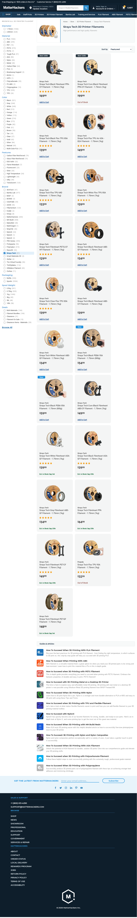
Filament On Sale (15, 319)
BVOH (10, 75)
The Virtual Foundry (16, 262)
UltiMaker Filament (16, 268)
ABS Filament (117, 15)
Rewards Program (21, 866)
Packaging (7, 275)
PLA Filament (103, 15)
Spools (12, 281)
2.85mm (12, 32)
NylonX (11, 238)
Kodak (10, 211)
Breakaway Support (15, 72)
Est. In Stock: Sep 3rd (47, 474)
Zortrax (11, 271)
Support (15, 835)
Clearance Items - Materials (19, 322)
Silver (11, 142)
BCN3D (11, 199)
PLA (11, 39)
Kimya (10, 214)
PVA (10, 69)
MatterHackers (15, 217)
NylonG (11, 232)
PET (10, 45)
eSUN (11, 205)
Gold (10, 139)
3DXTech (12, 190)
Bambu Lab (70, 15)
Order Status (18, 859)
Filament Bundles (16, 313)
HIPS (10, 78)
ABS (11, 42)
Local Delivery (19, 862)
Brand (5, 187)
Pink (10, 127)
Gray (11, 103)
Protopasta (13, 244)
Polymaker (13, 247)
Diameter (6, 26)
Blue (11, 121)
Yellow (12, 115)
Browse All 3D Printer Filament (17, 21)
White (11, 106)
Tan (10, 133)
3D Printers (39, 15)
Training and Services (86, 15)
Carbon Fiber (13, 66)
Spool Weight (8, 285)
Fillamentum (14, 208)
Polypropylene (14, 87)
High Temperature (15, 174)
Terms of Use (18, 881)
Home (65, 22)
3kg (10, 297)
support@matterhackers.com (27, 807)
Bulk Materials (14, 310)
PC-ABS (11, 84)
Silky (10, 180)
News (14, 820)
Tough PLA (13, 54)
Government (18, 838)
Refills (11, 278)
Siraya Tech (13, 253)
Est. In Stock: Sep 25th (86, 474)
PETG (11, 48)
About (14, 851)
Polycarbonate (14, 81)
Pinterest (76, 788)
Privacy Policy (19, 877)
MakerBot (12, 223)
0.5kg (11, 288)
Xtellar (10, 259)
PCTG (10, 51)
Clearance (12, 316)
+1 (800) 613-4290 (59, 2)
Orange (12, 112)
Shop (13, 816)
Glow (10, 171)
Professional (18, 827)
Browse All (7, 327)
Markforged (12, 226)
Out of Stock (83, 102)
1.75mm (13, 29)
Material (6, 36)
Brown (11, 130)
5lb (10, 300)
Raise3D (12, 250)
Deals (4, 307)
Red (10, 109)
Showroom (17, 823)
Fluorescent (13, 168)
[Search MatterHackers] (86, 8)
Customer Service (44, 2)
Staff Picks (27, 15)
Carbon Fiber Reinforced (18, 156)
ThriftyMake (14, 265)
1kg (11, 294)
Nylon (11, 60)
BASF (10, 196)
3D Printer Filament (55, 15)
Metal (11, 63)
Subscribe (113, 781)
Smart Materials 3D (15, 256)
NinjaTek (12, 229)
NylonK (11, 235)
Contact (15, 855)
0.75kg (12, 291)
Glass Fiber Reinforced (17, 159)
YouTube (81, 788)
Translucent (14, 183)
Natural (11, 146)
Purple (11, 124)
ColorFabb (12, 202)
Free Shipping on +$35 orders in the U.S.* (18, 2)
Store (72, 22)
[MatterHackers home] (14, 8)
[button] (41, 8)
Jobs (13, 870)
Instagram (65, 788)
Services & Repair (20, 842)
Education (16, 831)
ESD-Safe (12, 162)
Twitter (60, 788)
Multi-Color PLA (14, 149)
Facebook (55, 788)
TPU (11, 90)
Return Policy (18, 874)
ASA (10, 57)
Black (11, 100)
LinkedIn (71, 788)
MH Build (12, 220)
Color (4, 97)
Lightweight (13, 177)
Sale (18, 15)
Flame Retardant (14, 165)
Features (6, 152)
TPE (10, 93)
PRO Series (13, 241)
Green (11, 118)
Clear (10, 136)
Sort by (105, 49)
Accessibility (18, 885)
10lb (10, 303)
